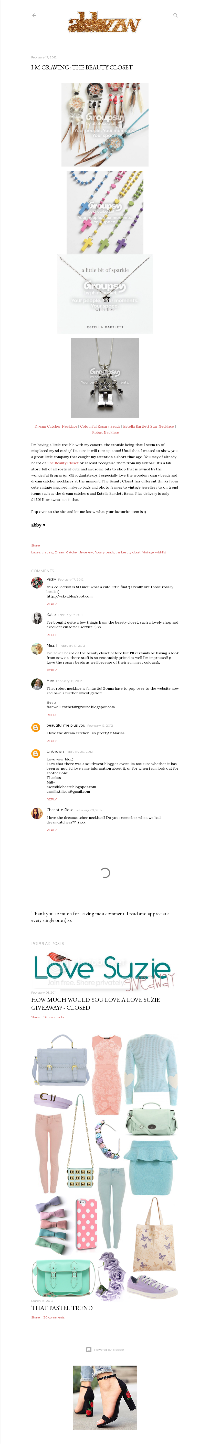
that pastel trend (62, 1308)
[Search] (176, 14)
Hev (50, 680)
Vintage (148, 552)
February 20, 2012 (79, 752)
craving (47, 552)
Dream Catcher (66, 552)
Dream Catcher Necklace (56, 426)
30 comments (54, 1317)
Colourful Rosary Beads (100, 426)
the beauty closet (128, 552)
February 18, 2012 (69, 681)
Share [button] (35, 545)
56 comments (54, 1017)
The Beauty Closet (63, 463)
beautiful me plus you (66, 725)
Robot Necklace (105, 432)
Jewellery (86, 552)
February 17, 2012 (70, 579)
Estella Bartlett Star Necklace (148, 426)
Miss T (52, 645)
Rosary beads (104, 552)
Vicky (51, 579)
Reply (52, 604)
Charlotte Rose (60, 810)
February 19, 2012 (100, 725)
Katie (51, 614)
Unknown (55, 751)
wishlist (160, 552)
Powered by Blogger (109, 1350)
